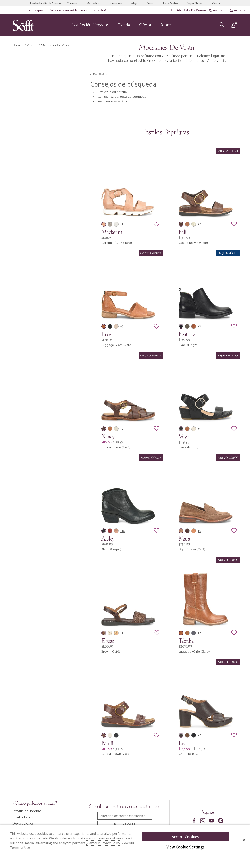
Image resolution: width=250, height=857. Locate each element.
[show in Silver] (110, 224)
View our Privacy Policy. (104, 843)
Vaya (184, 436)
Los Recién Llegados (90, 24)
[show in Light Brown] (181, 531)
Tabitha (186, 640)
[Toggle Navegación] (111, 25)
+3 (122, 326)
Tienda (124, 24)
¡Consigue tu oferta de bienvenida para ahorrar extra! (67, 10)
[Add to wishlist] (156, 224)
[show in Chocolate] (181, 735)
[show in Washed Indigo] (193, 633)
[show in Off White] (116, 429)
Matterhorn (93, 3)
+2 (199, 326)
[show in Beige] (193, 429)
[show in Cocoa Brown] (181, 224)
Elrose (107, 640)
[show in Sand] (116, 633)
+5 (199, 428)
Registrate (125, 824)
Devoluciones (23, 823)
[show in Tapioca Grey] (116, 326)
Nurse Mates (170, 3)
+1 (121, 224)
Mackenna (111, 232)
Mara (184, 538)
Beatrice (187, 334)
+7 (199, 224)
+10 (122, 531)
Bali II (107, 743)
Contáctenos (22, 817)
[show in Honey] (193, 531)
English (176, 10)
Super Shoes (194, 3)
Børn (150, 3)
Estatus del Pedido (26, 811)
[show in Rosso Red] (110, 531)
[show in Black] (181, 326)
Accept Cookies (185, 836)
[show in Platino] (193, 224)
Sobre (165, 24)
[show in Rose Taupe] (116, 531)
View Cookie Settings (185, 847)
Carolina (72, 3)
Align (134, 3)
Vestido (32, 45)
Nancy (108, 436)
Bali (182, 232)
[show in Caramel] (104, 224)
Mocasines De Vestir (55, 45)
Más (215, 3)
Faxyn (107, 334)
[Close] (243, 840)
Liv (182, 743)
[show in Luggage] (187, 224)
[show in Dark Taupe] (187, 326)
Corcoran (116, 3)
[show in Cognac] (187, 633)
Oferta (145, 24)
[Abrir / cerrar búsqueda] (221, 24)
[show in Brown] (104, 633)
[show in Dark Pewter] (110, 326)
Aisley (108, 538)
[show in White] (116, 224)
